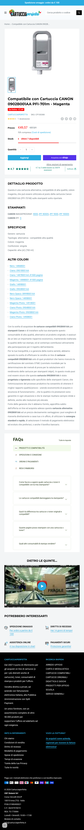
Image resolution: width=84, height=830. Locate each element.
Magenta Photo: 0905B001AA (24, 312)
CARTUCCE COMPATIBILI (58, 673)
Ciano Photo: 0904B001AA (22, 307)
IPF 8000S (44, 214)
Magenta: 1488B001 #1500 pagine (26, 279)
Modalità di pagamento (15, 751)
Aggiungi (24, 157)
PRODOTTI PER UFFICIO (57, 685)
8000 (35, 214)
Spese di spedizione (14, 755)
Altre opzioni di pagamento (59, 164)
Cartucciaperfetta (18, 114)
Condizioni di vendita (14, 742)
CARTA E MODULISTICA (57, 669)
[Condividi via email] (74, 119)
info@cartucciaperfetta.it (15, 822)
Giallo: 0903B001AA (19, 289)
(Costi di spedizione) (41, 132)
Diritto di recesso (12, 746)
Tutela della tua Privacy (15, 763)
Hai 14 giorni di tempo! (62, 630)
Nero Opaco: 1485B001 (21, 298)
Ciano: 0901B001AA (19, 270)
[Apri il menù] (5, 13)
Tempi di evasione (13, 759)
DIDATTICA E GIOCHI (56, 681)
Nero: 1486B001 (17, 266)
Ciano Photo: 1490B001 (21, 316)
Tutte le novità (11, 767)
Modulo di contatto (12, 819)
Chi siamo (9, 738)
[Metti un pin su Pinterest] (66, 119)
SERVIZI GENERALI (55, 694)
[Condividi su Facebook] (62, 119)
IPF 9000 (54, 214)
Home (7, 24)
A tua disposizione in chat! (22, 646)
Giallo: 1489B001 (18, 284)
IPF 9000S (64, 214)
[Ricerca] (79, 12)
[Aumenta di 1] (32, 149)
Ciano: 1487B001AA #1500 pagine (26, 275)
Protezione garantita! (61, 646)
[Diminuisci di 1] (20, 149)
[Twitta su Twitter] (70, 119)
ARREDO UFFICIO (54, 664)
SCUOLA (50, 689)
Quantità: (12, 149)
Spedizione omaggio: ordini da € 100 (42, 2)
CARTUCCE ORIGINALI (56, 677)
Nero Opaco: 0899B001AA (22, 293)
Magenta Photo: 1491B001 (23, 303)
